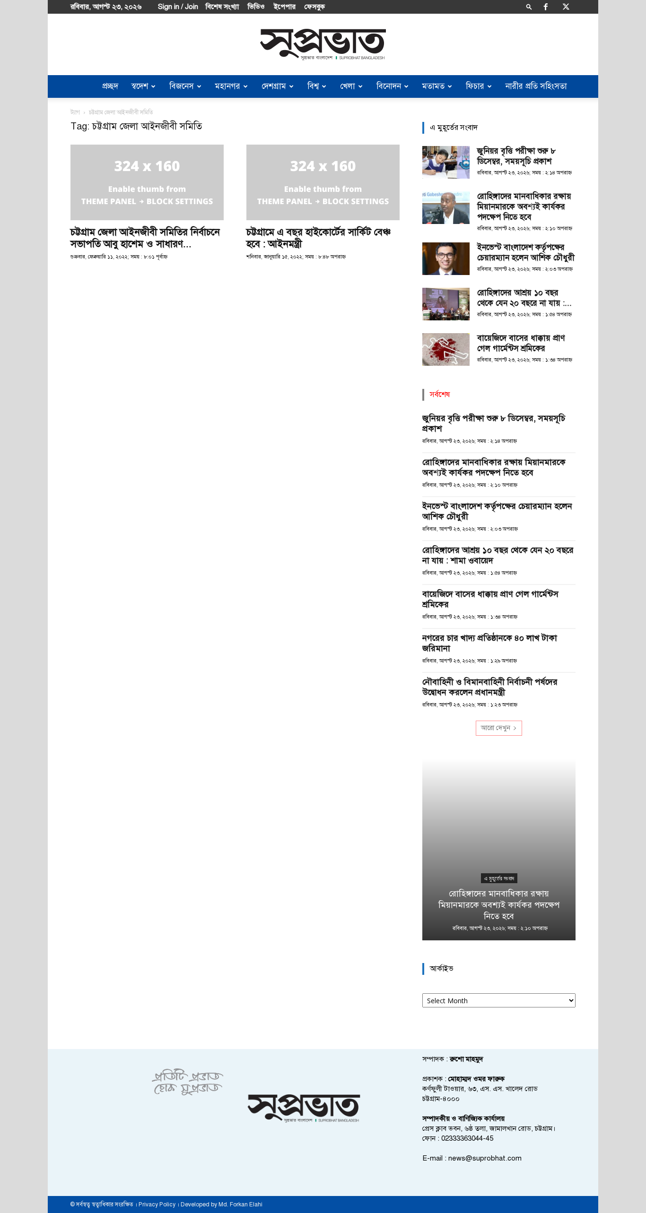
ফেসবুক (315, 6)
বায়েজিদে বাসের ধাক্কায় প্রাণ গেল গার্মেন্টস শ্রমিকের (521, 343)
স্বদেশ (139, 86)
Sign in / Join (178, 6)
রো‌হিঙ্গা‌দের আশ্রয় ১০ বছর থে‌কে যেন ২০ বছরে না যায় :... (524, 298)
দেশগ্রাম (274, 86)
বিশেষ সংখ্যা (222, 6)
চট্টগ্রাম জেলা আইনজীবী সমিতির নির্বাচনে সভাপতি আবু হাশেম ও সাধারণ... (145, 238)
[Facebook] (545, 6)
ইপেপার (285, 6)
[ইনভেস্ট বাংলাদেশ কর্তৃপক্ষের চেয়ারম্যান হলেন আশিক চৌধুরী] (446, 258)
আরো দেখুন (495, 728)
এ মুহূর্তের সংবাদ (499, 878)
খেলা (347, 86)
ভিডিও (256, 6)
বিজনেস (181, 86)
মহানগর (227, 86)
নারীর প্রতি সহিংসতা (536, 86)
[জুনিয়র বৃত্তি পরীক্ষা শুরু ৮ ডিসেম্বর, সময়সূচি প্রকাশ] (446, 162)
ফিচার (475, 86)
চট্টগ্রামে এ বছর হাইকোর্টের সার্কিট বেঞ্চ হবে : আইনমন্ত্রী (318, 238)
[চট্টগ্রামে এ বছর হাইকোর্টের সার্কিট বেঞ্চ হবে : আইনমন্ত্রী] (323, 182)
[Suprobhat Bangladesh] (323, 44)
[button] (529, 6)
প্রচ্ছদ (110, 86)
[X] (566, 6)
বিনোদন (388, 86)
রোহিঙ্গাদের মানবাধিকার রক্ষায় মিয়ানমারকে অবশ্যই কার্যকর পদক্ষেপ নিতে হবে (524, 206)
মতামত (433, 86)
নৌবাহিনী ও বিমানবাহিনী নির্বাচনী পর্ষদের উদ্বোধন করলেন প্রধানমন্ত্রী (490, 687)
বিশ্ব (313, 86)
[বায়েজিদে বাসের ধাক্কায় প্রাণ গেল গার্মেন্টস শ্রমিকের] (446, 349)
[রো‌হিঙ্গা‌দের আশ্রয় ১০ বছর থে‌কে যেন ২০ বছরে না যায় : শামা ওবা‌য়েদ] (446, 304)
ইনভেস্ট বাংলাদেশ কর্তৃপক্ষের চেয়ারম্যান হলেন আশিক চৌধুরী (526, 252)
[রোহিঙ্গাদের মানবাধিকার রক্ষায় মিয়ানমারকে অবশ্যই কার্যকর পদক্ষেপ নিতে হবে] (446, 207)
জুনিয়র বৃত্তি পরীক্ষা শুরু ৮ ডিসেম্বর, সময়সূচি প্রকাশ (516, 156)
